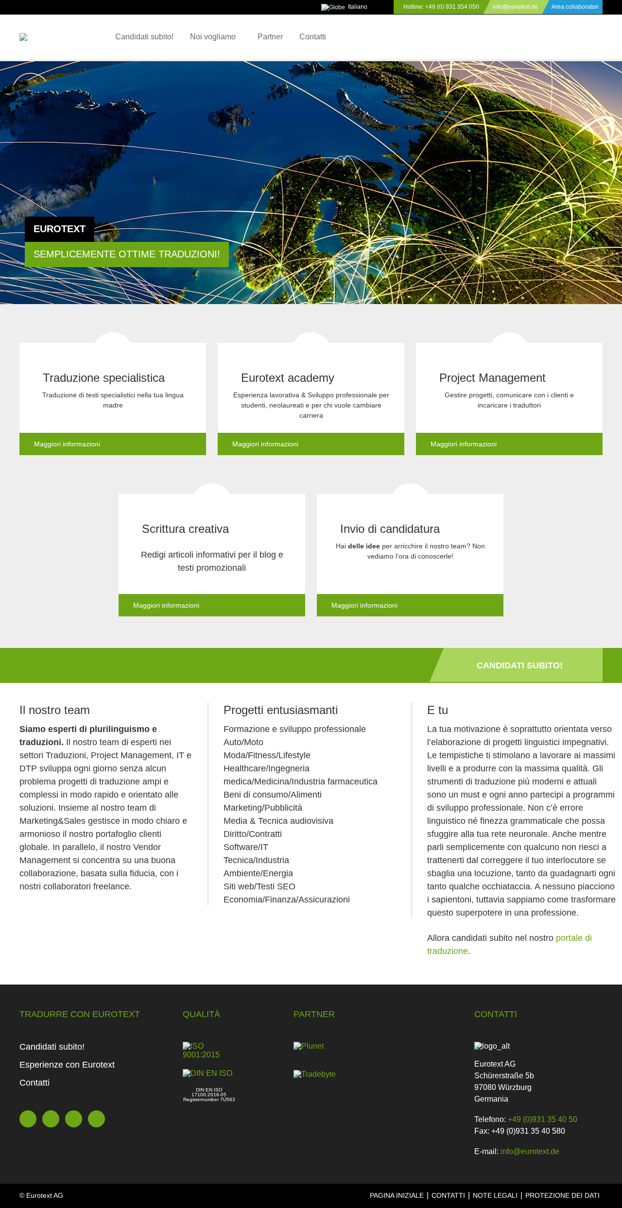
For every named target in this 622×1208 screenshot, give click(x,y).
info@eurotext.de (515, 6)
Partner (270, 37)
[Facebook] (50, 1118)
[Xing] (73, 1118)
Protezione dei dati (562, 1195)
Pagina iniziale (397, 1195)
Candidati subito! (144, 37)
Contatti (312, 37)
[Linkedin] (96, 1118)
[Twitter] (27, 1118)
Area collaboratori (575, 6)
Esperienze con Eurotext (67, 1065)
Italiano (357, 6)
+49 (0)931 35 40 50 (542, 1119)
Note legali (495, 1195)
